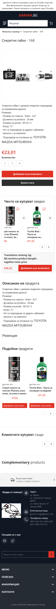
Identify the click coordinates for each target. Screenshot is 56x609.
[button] (5, 23)
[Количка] (51, 23)
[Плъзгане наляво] (42, 247)
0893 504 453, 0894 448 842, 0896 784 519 (41, 523)
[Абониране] (51, 554)
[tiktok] (13, 541)
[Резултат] (44, 23)
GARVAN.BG (21, 605)
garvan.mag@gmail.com (41, 514)
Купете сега (27, 182)
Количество (8, 157)
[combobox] (28, 23)
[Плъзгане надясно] (48, 247)
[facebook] (4, 541)
